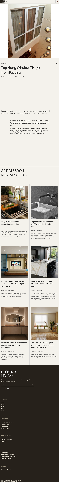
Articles (3, 409)
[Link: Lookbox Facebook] (4, 388)
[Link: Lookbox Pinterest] (8, 388)
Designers (4, 407)
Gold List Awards (6, 458)
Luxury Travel (5, 428)
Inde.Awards (4, 452)
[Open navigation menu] (57, 1)
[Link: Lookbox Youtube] (6, 388)
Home (3, 403)
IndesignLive (4, 426)
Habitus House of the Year (8, 456)
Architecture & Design (7, 422)
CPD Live (3, 441)
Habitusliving (5, 424)
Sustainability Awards (7, 454)
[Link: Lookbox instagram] (2, 388)
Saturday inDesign (6, 439)
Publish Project (5, 411)
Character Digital (6, 469)
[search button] (6, 1)
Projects (3, 405)
